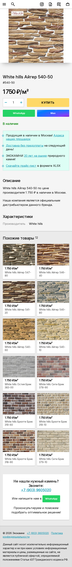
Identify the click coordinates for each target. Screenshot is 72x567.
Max (53, 113)
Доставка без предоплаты (24, 145)
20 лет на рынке (35, 155)
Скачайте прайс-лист (21, 165)
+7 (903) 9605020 (36, 490)
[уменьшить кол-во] (6, 102)
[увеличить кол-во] (21, 102)
